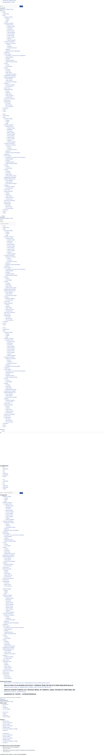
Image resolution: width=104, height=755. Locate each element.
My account (5, 704)
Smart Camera (9, 80)
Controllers (8, 71)
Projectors (9, 46)
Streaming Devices (10, 60)
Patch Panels (9, 94)
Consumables (9, 66)
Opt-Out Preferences (8, 722)
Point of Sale (7, 100)
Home (4, 12)
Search (1, 6)
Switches (8, 92)
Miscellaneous (7, 101)
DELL (4, 472)
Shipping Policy (6, 727)
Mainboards (10, 27)
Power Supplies (10, 37)
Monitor (9, 44)
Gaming (6, 67)
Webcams (8, 49)
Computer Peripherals (9, 41)
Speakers (6, 83)
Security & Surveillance (9, 98)
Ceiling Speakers (9, 57)
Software (9, 38)
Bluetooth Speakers (10, 84)
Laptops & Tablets (8, 17)
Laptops (7, 18)
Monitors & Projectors (11, 43)
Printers (6, 63)
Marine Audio (9, 105)
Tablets (7, 20)
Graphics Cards (10, 35)
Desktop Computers (8, 23)
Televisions (6, 52)
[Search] (21, 6)
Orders (4, 111)
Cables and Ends (9, 95)
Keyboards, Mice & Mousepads (13, 51)
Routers (7, 91)
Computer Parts (9, 24)
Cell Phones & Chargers (11, 81)
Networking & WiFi (8, 89)
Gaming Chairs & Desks (11, 74)
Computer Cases (11, 26)
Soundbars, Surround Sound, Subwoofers (15, 55)
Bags (7, 21)
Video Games (9, 72)
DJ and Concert (9, 86)
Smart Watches (9, 78)
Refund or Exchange (7, 725)
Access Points (9, 97)
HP (3, 470)
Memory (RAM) (10, 30)
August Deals (6, 13)
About (4, 109)
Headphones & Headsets (10, 75)
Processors (9, 29)
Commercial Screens (12, 47)
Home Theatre (7, 54)
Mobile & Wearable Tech (10, 77)
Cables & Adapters (11, 40)
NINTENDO (5, 475)
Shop (4, 15)
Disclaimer (5, 730)
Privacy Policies (6, 724)
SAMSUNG (5, 469)
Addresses (5, 707)
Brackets (8, 58)
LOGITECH (5, 473)
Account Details (6, 709)
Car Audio (8, 103)
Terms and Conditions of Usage (10, 728)
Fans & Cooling (10, 34)
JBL (4, 467)
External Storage (11, 32)
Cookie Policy (6, 721)
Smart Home (7, 88)
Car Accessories (9, 106)
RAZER (4, 476)
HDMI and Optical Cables (11, 61)
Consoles (8, 69)
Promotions (5, 108)
